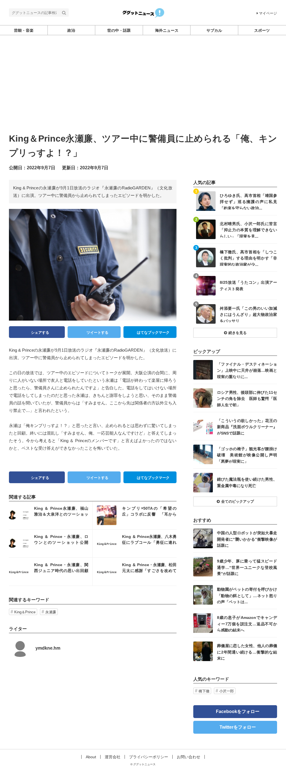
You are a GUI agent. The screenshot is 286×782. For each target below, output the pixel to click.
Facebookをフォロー (237, 711)
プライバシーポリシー (148, 757)
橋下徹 (204, 691)
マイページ (268, 13)
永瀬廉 (50, 612)
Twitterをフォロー (238, 727)
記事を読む (50, 515)
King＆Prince (24, 612)
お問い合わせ (188, 757)
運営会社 (112, 757)
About (91, 757)
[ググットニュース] (143, 12)
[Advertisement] (143, 90)
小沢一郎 (226, 691)
